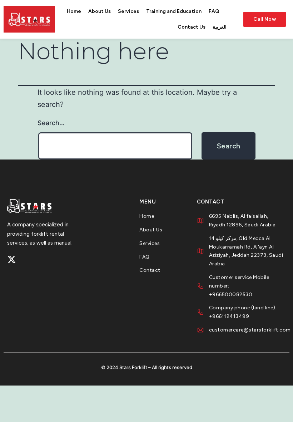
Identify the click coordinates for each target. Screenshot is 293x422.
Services (128, 11)
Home (74, 11)
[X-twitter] (11, 259)
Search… (51, 123)
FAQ (214, 11)
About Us (99, 11)
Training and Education (174, 11)
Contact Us (191, 27)
